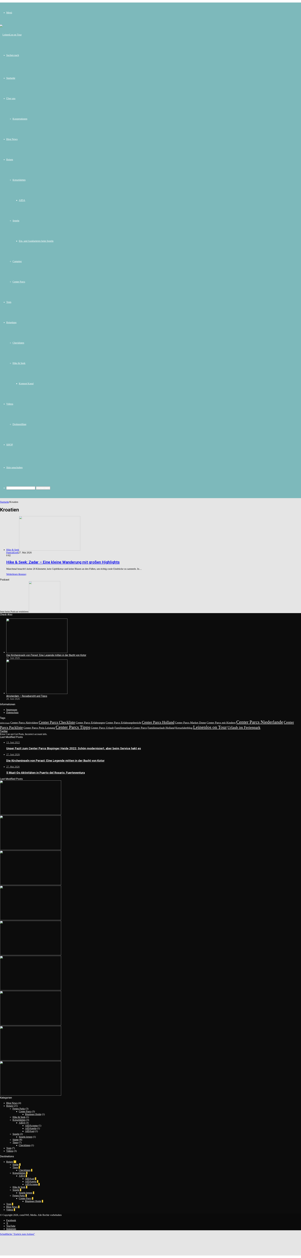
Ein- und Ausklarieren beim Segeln (36, 241)
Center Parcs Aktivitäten (24, 722)
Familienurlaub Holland (161, 727)
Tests (8, 302)
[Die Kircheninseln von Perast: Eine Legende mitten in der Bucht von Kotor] (36, 652)
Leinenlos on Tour (210, 727)
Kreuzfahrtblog (184, 727)
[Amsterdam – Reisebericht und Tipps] (36, 693)
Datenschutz (12, 712)
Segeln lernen (25, 1137)
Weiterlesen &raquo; (16, 574)
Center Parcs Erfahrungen (90, 722)
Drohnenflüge (19, 424)
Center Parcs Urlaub (102, 727)
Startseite (10, 78)
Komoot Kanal (26, 383)
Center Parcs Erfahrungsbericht (123, 722)
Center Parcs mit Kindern (221, 722)
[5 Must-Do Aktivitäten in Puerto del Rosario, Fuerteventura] (30, 884)
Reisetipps (11, 322)
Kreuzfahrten (19, 180)
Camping (17, 261)
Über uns (10, 98)
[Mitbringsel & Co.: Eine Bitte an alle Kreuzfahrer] (30, 954)
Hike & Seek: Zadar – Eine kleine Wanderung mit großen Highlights (63, 562)
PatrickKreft (12, 552)
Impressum (11, 709)
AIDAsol (29, 1131)
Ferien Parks (19, 1108)
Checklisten (18, 342)
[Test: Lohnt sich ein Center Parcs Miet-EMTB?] (30, 1059)
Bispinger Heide (33, 1114)
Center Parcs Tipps (73, 727)
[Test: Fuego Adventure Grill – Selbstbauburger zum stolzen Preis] (30, 919)
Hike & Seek (19, 363)
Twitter (4, 731)
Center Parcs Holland (158, 722)
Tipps (15, 1142)
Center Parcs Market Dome (190, 722)
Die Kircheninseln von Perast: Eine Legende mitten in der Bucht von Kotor (46, 655)
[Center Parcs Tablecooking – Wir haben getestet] (30, 1094)
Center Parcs (19, 281)
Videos (9, 404)
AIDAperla (30, 1128)
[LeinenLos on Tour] (11, 34)
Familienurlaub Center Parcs (130, 727)
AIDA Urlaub (5, 723)
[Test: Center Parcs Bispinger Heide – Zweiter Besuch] (30, 1024)
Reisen (9, 159)
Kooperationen (20, 118)
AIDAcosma (31, 1125)
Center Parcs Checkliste (57, 722)
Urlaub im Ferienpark (243, 727)
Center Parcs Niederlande (259, 721)
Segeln (16, 220)
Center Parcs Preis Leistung (39, 727)
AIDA (22, 200)
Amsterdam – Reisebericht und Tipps (26, 696)
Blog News (12, 139)
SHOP (9, 444)
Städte (16, 1139)
